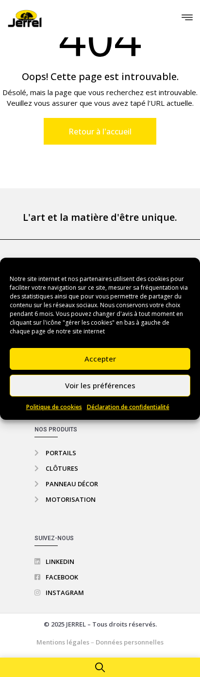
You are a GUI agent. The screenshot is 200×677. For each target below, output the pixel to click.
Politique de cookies (54, 407)
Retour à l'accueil (100, 131)
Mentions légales (63, 642)
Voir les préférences (100, 385)
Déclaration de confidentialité (128, 407)
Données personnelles (130, 642)
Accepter (100, 358)
